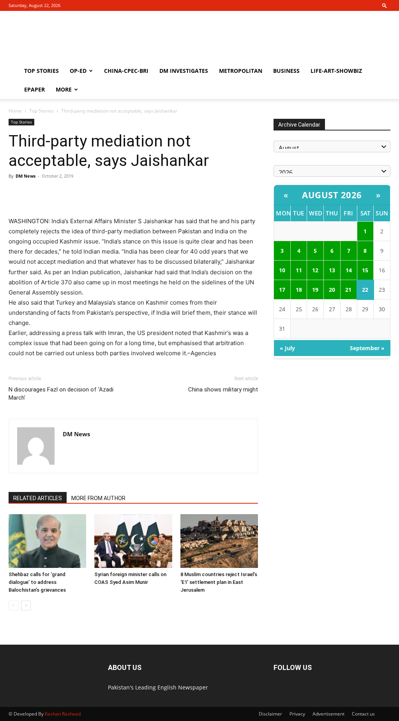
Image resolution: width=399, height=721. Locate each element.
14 (349, 270)
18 (299, 289)
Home (15, 111)
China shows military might (223, 389)
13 (332, 270)
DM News (25, 176)
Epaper (34, 89)
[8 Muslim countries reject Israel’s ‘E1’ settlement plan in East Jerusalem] (219, 541)
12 (315, 270)
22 (365, 289)
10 (282, 270)
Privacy (297, 713)
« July (287, 348)
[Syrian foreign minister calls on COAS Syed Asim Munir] (133, 541)
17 (282, 289)
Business (286, 70)
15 (365, 270)
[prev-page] (13, 605)
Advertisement (328, 713)
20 (332, 289)
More (64, 89)
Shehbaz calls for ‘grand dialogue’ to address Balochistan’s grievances (37, 582)
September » (367, 348)
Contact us (363, 713)
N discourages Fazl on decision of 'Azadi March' (61, 393)
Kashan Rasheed (63, 713)
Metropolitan (240, 70)
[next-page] (26, 605)
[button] (384, 5)
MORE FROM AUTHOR (98, 498)
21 (348, 289)
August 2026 (332, 195)
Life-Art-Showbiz (336, 70)
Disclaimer (270, 713)
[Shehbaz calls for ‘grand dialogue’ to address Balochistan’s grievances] (47, 541)
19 (315, 289)
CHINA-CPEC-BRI (126, 70)
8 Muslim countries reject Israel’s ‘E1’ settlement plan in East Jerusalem (218, 582)
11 (299, 270)
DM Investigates (183, 70)
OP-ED (78, 70)
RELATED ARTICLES (37, 498)
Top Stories (41, 70)
